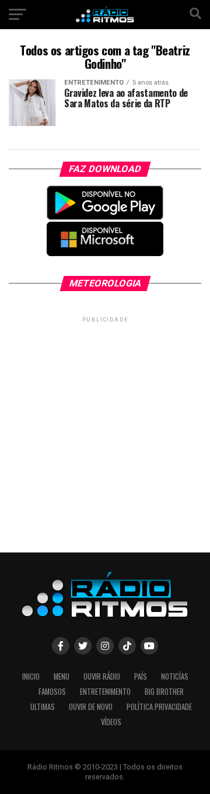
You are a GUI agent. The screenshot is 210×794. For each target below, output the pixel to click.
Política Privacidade (159, 706)
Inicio (31, 676)
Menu (61, 676)
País (140, 676)
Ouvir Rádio (101, 676)
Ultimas (42, 706)
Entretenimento (105, 691)
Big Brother (164, 691)
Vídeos (111, 721)
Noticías (174, 676)
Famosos (52, 691)
